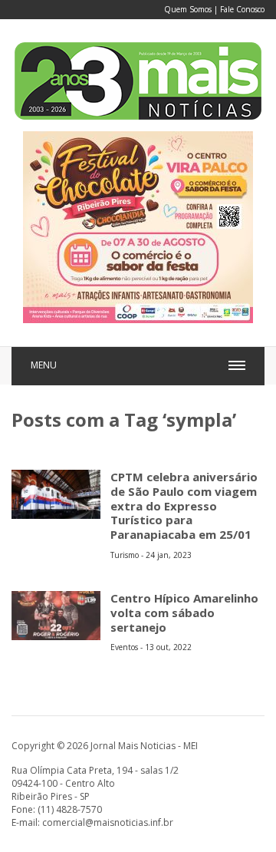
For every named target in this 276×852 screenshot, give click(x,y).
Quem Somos (188, 9)
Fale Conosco (242, 9)
